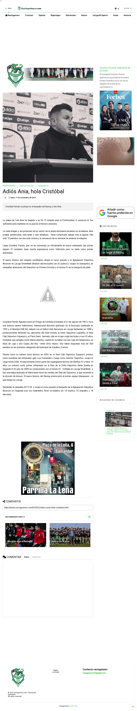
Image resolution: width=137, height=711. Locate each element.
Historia (127, 15)
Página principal (55, 671)
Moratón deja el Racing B (20, 541)
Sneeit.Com (73, 706)
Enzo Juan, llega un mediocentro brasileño (113, 314)
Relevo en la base (61, 541)
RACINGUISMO (9, 186)
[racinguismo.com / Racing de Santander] (29, 9)
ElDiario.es (110, 411)
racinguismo (43, 186)
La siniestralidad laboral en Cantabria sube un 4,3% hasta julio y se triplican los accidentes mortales (118, 431)
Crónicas (29, 15)
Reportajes (55, 15)
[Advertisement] (67, 40)
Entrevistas (71, 15)
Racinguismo (13, 15)
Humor (84, 15)
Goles (115, 15)
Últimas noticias (26, 186)
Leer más (103, 258)
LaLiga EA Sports (100, 15)
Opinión (42, 15)
